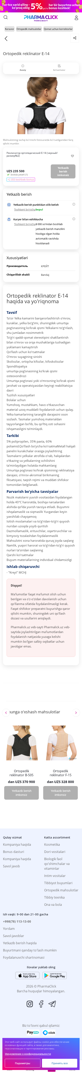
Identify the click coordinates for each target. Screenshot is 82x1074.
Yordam (9, 928)
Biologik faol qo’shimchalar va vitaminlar (57, 864)
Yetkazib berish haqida (20, 943)
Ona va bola (53, 904)
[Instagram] (30, 1004)
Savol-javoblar (13, 936)
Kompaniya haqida (17, 844)
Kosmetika (52, 844)
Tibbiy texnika (54, 897)
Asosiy (23, 69)
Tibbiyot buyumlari (58, 883)
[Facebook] (41, 1004)
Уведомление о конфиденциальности (28, 1054)
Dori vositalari (54, 852)
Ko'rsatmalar (59, 69)
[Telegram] (52, 1004)
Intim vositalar (55, 876)
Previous (6, 713)
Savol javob (11, 866)
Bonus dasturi (13, 852)
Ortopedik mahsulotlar (61, 890)
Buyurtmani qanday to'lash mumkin (30, 950)
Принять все (60, 1063)
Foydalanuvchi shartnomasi (23, 957)
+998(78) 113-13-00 (17, 921)
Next (76, 713)
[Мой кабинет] (76, 17)
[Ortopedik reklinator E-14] (41, 107)
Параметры (22, 1063)
